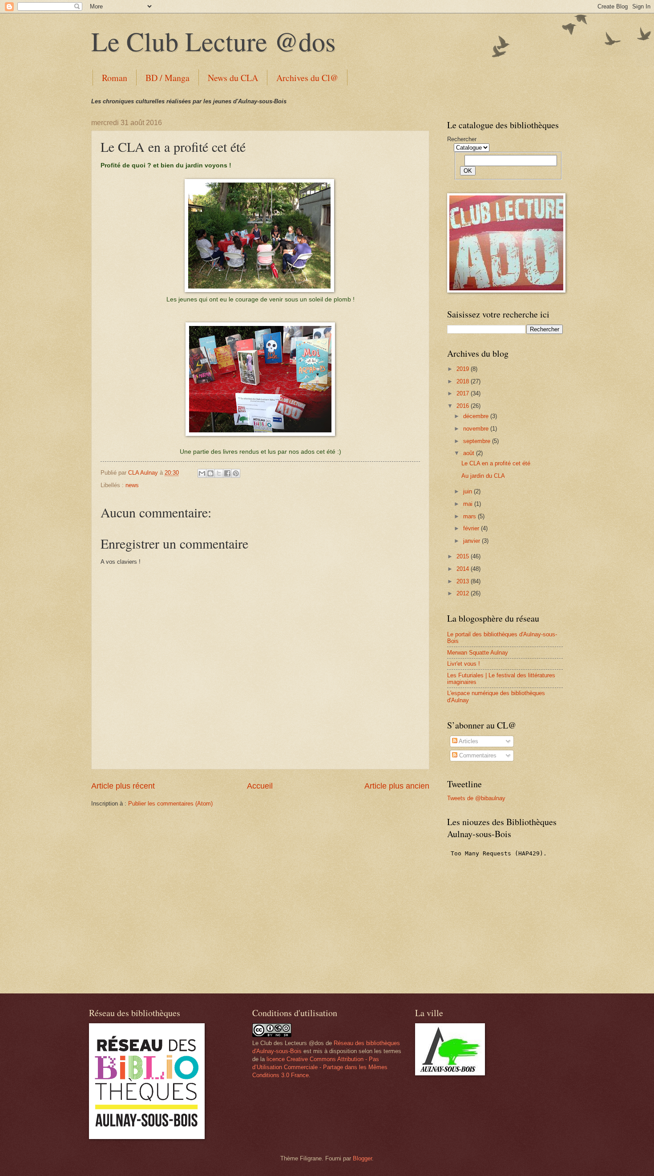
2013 (463, 581)
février (472, 528)
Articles (467, 741)
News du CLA (233, 78)
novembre (476, 428)
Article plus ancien (396, 785)
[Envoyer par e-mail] (202, 473)
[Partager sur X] (218, 473)
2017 (463, 393)
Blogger (362, 1158)
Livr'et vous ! (463, 663)
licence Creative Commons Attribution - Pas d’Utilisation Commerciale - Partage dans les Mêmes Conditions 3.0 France (320, 1067)
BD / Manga (167, 78)
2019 (463, 369)
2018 (463, 381)
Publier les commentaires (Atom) (170, 803)
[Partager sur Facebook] (227, 473)
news (132, 485)
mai (468, 504)
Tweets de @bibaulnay (476, 798)
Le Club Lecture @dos (213, 41)
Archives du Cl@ (307, 78)
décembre (476, 416)
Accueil (260, 785)
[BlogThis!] (210, 473)
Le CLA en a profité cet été (495, 463)
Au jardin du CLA (483, 475)
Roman (114, 78)
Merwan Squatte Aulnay (477, 652)
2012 (463, 593)
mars (470, 516)
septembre (477, 441)
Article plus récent (123, 785)
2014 (463, 569)
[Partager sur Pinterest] (235, 473)
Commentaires (477, 755)
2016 (463, 406)
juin (468, 491)
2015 (463, 556)
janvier (472, 540)
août (469, 453)
